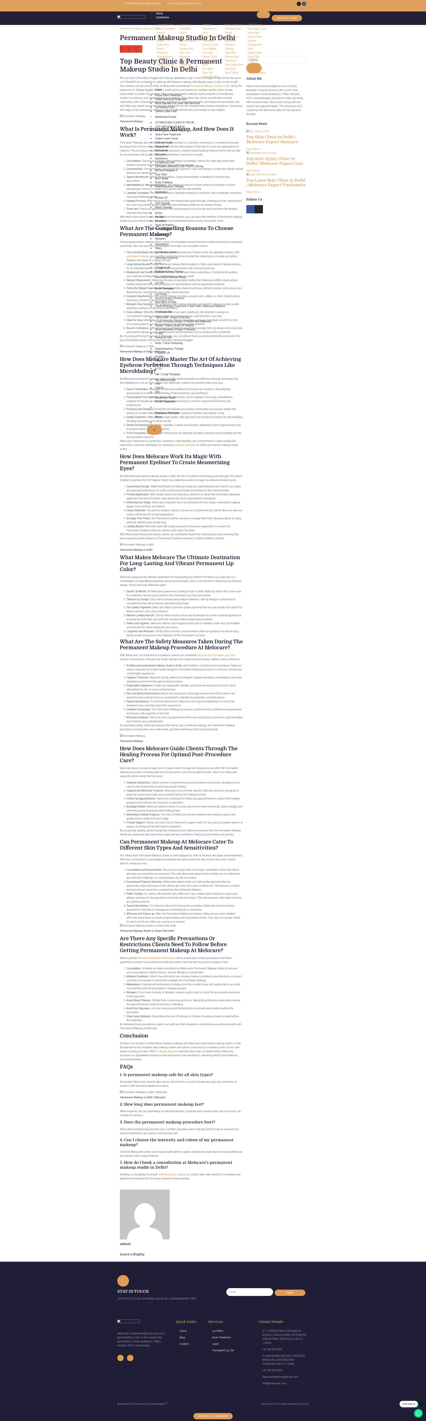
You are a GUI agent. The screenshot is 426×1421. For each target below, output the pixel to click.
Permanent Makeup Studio (170, 277)
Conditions (162, 17)
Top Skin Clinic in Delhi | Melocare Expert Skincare (272, 139)
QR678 (159, 388)
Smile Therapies (164, 289)
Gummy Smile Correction (169, 298)
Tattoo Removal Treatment (170, 99)
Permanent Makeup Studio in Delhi (140, 29)
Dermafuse (161, 151)
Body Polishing (163, 182)
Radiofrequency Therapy (169, 186)
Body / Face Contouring (169, 343)
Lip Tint (159, 283)
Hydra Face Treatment (168, 135)
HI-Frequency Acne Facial (170, 131)
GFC (157, 392)
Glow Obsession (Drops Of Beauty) (175, 329)
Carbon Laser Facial (166, 139)
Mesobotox (162, 244)
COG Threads (162, 203)
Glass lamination (164, 225)
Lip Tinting (161, 294)
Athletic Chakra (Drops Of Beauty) (174, 325)
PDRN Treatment (165, 402)
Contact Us (162, 423)
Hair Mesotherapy (165, 380)
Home (159, 13)
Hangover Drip (163, 337)
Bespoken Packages (167, 413)
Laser (158, 90)
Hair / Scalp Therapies (167, 374)
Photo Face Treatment (168, 95)
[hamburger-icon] (263, 14)
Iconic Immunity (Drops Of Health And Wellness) (183, 321)
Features (161, 407)
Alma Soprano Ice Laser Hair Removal (177, 103)
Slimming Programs (166, 258)
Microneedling (163, 229)
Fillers (158, 248)
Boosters (160, 221)
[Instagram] (299, 4)
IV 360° (159, 333)
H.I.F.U (158, 264)
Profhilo (159, 217)
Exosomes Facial (165, 398)
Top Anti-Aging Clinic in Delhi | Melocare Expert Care (274, 161)
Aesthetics (161, 192)
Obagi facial (161, 147)
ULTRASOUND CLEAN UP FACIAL (175, 123)
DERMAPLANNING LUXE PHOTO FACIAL (179, 166)
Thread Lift (161, 198)
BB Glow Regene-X (166, 170)
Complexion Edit (164, 107)
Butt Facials (161, 178)
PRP (158, 384)
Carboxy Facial (163, 143)
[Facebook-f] (120, 1358)
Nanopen (160, 239)
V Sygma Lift (162, 268)
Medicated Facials (165, 117)
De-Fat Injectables (165, 252)
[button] (123, 49)
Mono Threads (163, 207)
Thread (159, 365)
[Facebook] (304, 4)
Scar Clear (161, 174)
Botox (158, 213)
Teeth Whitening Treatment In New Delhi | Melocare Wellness (190, 306)
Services (161, 84)
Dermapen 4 (162, 235)
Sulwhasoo (161, 158)
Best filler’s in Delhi (165, 302)
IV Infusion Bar (163, 312)
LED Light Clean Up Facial (170, 127)
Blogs (158, 417)
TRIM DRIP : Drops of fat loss (172, 317)
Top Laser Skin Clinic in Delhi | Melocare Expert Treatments (276, 182)
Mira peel (160, 155)
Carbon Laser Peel (166, 111)
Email (229, 1285)
